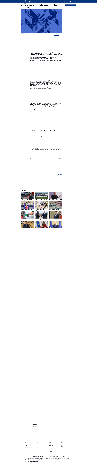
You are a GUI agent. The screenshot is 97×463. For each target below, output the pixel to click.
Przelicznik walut (26, 447)
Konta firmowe (50, 451)
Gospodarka (54, 1)
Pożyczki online (50, 448)
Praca (50, 1)
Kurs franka (26, 445)
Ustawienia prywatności (62, 456)
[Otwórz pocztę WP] (64, 1)
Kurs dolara (26, 446)
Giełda (34, 1)
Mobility (47, 1)
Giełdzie (58, 52)
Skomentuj (57, 35)
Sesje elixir (62, 445)
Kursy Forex (62, 446)
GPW (45, 105)
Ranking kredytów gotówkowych (52, 445)
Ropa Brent (62, 447)
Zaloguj (69, 1)
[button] (66, 1)
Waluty (38, 1)
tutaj (38, 461)
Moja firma (42, 1)
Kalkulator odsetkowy (39, 445)
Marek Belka (43, 53)
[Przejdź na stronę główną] (25, 1)
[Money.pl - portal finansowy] (30, 1)
